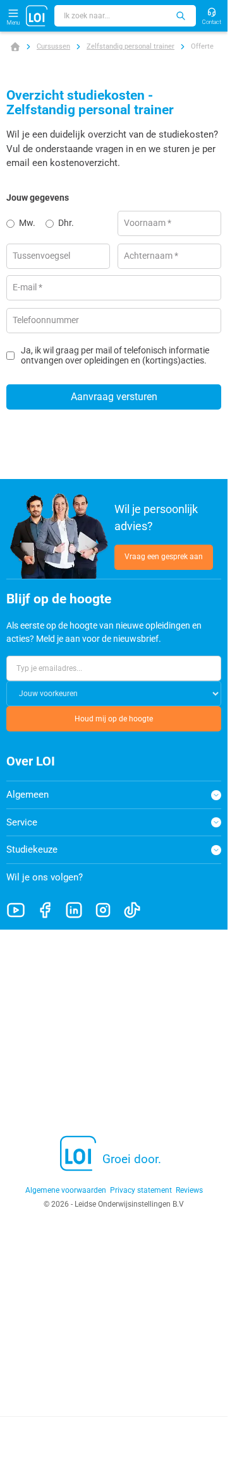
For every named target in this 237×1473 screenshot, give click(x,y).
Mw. (27, 223)
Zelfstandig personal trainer (130, 46)
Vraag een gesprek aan (164, 556)
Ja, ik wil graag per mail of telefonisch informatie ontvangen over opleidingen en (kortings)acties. (115, 355)
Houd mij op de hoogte (114, 718)
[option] (26, 223)
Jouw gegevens (37, 197)
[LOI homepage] (37, 16)
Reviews (189, 1190)
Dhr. (66, 223)
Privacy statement (141, 1190)
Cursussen (53, 46)
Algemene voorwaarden (65, 1190)
